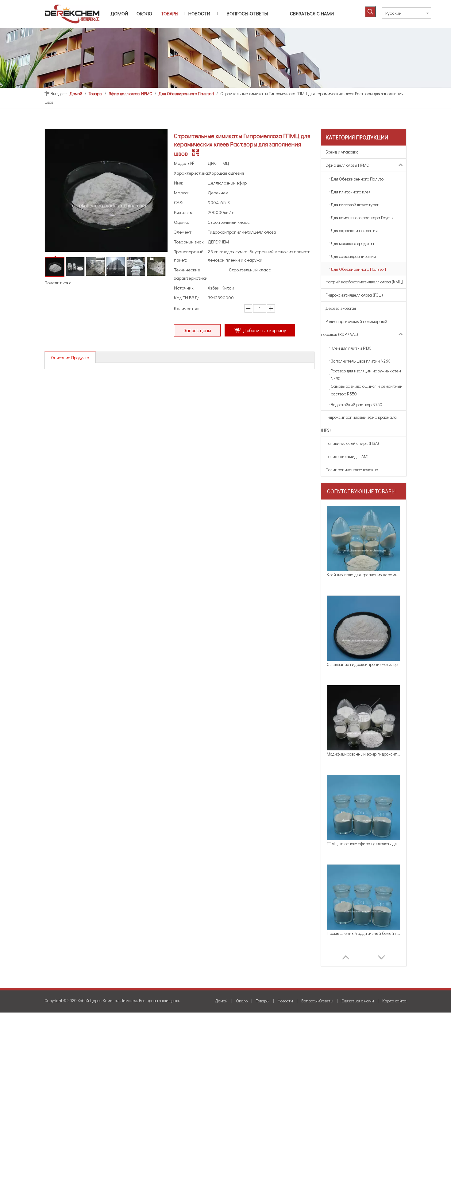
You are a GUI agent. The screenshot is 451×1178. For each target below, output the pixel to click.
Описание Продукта (70, 357)
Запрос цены (197, 330)
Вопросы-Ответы (317, 1001)
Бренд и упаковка (342, 152)
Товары (262, 1001)
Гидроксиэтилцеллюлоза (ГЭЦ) (354, 295)
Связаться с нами (357, 1001)
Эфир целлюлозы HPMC (347, 165)
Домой (221, 1001)
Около (242, 1001)
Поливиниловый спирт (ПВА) (352, 443)
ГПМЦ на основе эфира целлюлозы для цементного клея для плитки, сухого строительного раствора (363, 843)
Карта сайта (394, 1001)
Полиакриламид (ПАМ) (347, 456)
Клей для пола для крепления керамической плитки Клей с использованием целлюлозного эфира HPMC (363, 574)
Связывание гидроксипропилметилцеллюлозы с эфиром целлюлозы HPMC (363, 664)
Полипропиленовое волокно (352, 469)
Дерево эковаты (341, 308)
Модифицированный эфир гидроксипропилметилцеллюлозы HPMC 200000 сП (363, 754)
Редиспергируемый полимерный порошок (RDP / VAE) (354, 327)
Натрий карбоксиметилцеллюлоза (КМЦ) (364, 282)
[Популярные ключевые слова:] (370, 11)
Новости (285, 1001)
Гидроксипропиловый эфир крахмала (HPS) (359, 423)
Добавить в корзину (264, 330)
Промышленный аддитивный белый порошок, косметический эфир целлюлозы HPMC (363, 933)
